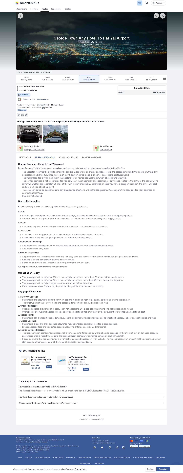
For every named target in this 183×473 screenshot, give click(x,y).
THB (139, 3)
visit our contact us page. (39, 442)
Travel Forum (99, 463)
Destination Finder (84, 457)
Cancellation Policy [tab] (68, 157)
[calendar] (164, 78)
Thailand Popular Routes (102, 457)
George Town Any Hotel (34, 150)
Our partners (160, 457)
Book (49, 367)
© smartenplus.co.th (23, 438)
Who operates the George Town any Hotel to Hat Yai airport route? (91, 403)
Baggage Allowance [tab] (91, 157)
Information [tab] (25, 157)
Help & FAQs (70, 457)
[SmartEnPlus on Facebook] (94, 447)
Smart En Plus (29, 100)
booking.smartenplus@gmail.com (103, 443)
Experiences (56, 9)
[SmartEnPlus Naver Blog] (123, 447)
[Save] (156, 15)
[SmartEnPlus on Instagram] (109, 447)
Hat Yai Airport (106, 150)
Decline (150, 469)
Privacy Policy (80, 469)
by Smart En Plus (91, 45)
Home (18, 72)
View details (42, 100)
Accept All (163, 469)
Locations (34, 9)
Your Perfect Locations (122, 457)
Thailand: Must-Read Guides (143, 457)
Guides (68, 9)
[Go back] (20, 16)
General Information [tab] (45, 157)
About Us (28, 457)
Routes (45, 9)
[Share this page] (163, 16)
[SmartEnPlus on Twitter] (102, 447)
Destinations (22, 9)
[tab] (26, 79)
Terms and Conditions (42, 457)
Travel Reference (85, 463)
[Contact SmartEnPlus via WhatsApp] (117, 447)
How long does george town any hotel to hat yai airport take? (91, 397)
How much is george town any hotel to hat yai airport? (91, 386)
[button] (158, 3)
